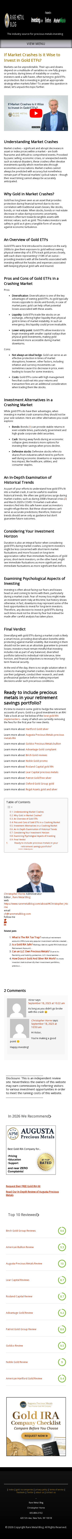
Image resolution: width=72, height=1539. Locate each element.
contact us (51, 1492)
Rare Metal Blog (21, 897)
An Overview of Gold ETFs (26, 818)
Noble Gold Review (17, 1362)
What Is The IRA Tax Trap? (26, 937)
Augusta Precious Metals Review (24, 1263)
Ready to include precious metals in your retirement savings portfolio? (36, 844)
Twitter (30, 1492)
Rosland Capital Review (19, 1296)
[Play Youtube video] (36, 113)
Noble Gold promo (37, 761)
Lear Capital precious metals (42, 772)
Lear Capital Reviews (17, 1280)
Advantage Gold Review (19, 1312)
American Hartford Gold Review (24, 1378)
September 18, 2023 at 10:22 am (46, 1003)
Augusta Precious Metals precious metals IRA (34, 736)
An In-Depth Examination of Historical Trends (35, 829)
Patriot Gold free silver (38, 778)
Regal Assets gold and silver (41, 789)
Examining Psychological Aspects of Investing (34, 836)
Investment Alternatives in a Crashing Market (35, 825)
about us (40, 1492)
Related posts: (28, 849)
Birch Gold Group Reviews (21, 1230)
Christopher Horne (14, 894)
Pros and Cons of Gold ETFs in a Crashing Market (37, 822)
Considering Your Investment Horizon (31, 832)
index (11, 1489)
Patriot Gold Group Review (21, 1329)
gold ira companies (24, 1489)
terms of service (57, 1489)
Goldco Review (14, 1345)
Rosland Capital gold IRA (40, 766)
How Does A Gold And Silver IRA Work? (34, 958)
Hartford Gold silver (37, 729)
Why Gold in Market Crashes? (28, 815)
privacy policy (41, 1489)
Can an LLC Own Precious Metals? (31, 951)
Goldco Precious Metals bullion (43, 743)
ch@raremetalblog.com (17, 913)
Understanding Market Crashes (29, 811)
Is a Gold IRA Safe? (22, 944)
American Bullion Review (20, 1247)
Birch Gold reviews (36, 755)
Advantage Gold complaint (41, 749)
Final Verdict (20, 839)
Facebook (21, 1492)
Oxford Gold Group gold (40, 783)
